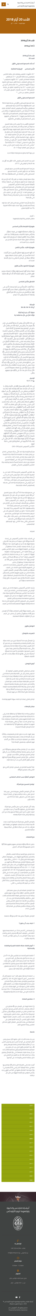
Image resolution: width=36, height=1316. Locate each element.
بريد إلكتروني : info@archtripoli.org (18, 1252)
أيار (11, 23)
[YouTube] (16, 1297)
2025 (31, 1110)
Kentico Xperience (21, 1310)
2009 (31, 1176)
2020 (31, 1130)
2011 (31, 1168)
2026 (31, 1105)
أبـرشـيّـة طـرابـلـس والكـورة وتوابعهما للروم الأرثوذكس (18, 1209)
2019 (31, 1134)
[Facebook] (19, 1297)
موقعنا (18, 1196)
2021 (31, 1126)
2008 (31, 1180)
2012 (31, 1163)
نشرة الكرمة (22, 23)
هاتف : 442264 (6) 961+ (18, 1248)
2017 (31, 1143)
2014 (31, 1155)
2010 (31, 1172)
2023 (31, 1118)
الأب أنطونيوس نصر (13, 1307)
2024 (31, 1114)
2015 (31, 1151)
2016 (31, 1147)
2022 (31, 1122)
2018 (15, 23)
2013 (31, 1159)
